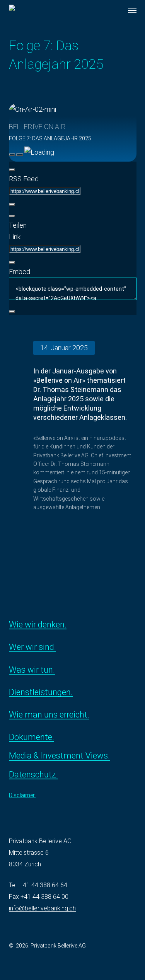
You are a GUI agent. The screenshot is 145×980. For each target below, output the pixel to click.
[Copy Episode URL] (12, 262)
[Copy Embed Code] (12, 311)
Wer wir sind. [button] (32, 647)
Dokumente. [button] (31, 737)
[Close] (12, 170)
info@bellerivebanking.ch (42, 908)
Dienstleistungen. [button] (41, 692)
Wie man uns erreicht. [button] (49, 714)
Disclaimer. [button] (22, 795)
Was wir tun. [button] (32, 670)
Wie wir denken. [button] (38, 624)
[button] (132, 10)
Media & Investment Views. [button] (59, 755)
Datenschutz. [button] (33, 774)
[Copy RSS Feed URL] (12, 204)
